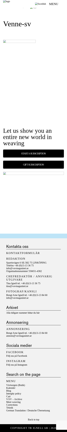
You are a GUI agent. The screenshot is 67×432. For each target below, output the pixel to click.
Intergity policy (13, 393)
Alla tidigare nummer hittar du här (23, 312)
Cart (8, 396)
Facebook (22, 355)
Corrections (12, 405)
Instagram (22, 364)
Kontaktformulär (23, 253)
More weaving (13, 402)
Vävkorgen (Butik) (15, 385)
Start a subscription (33, 153)
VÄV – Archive (14, 399)
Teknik (9, 407)
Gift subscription (33, 164)
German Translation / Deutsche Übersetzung (28, 410)
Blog (8, 390)
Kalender (10, 388)
